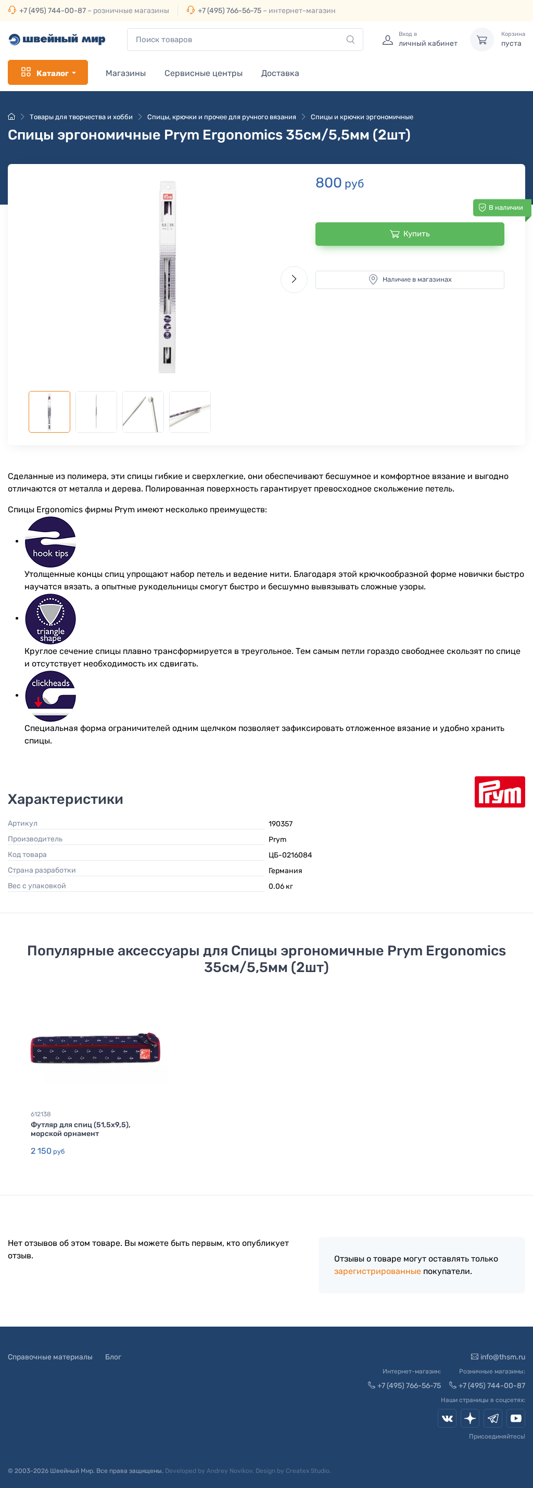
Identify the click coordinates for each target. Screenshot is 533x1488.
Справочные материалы (50, 1357)
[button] (168, 277)
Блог (113, 1357)
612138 (41, 1114)
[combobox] (245, 40)
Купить (416, 233)
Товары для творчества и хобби (81, 117)
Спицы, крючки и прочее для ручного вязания (221, 117)
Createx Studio (307, 1470)
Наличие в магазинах (417, 279)
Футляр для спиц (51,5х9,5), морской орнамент (81, 1129)
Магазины (126, 73)
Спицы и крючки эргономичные (362, 117)
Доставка (280, 73)
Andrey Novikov (229, 1470)
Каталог (52, 73)
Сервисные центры (203, 73)
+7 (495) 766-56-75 (229, 10)
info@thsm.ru (502, 1357)
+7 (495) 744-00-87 (52, 10)
